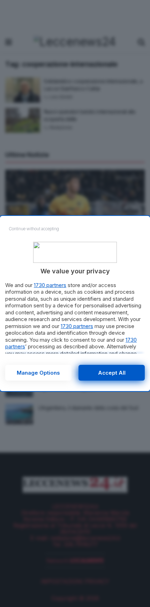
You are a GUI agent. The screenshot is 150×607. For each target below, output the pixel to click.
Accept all (112, 372)
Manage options (38, 372)
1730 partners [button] (50, 285)
